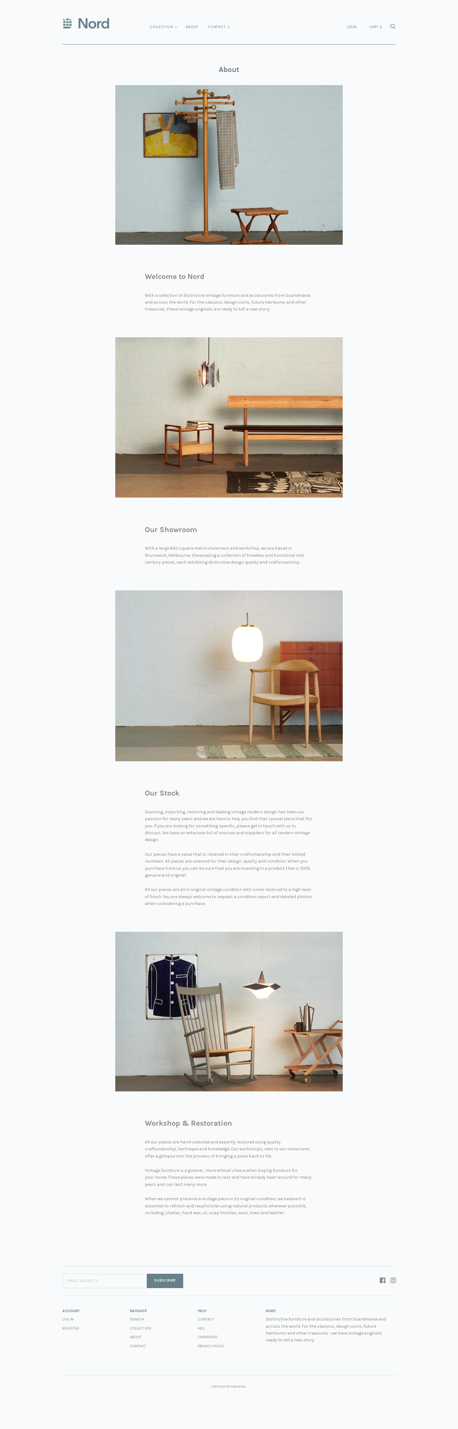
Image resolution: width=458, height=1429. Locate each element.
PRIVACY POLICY (211, 1346)
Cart (376, 27)
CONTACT (206, 1319)
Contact (217, 27)
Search (137, 1319)
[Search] (393, 28)
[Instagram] (393, 1280)
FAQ (201, 1328)
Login (352, 27)
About (192, 27)
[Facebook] (382, 1280)
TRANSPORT (208, 1337)
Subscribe (165, 1280)
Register (70, 1328)
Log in (68, 1319)
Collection (161, 27)
